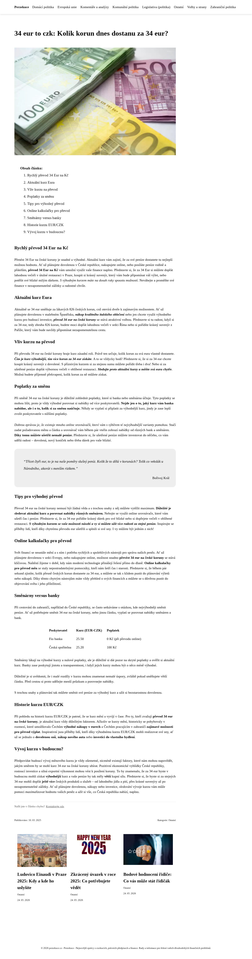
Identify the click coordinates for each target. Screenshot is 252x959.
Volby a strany (197, 7)
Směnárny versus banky (44, 218)
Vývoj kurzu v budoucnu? (46, 232)
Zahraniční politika (223, 7)
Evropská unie (67, 7)
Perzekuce (21, 7)
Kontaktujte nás (55, 806)
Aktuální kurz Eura (40, 182)
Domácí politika (43, 7)
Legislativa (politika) (156, 7)
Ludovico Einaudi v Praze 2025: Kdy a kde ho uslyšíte (42, 881)
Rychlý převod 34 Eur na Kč (47, 175)
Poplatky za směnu (40, 196)
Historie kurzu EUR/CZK (45, 225)
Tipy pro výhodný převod (45, 204)
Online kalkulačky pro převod (48, 211)
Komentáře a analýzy (94, 7)
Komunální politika (126, 7)
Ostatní (179, 7)
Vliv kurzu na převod (42, 189)
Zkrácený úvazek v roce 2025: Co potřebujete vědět (93, 881)
